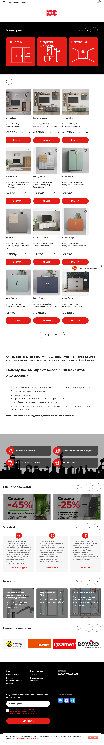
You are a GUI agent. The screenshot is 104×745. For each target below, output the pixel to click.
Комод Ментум (10, 298)
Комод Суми (9, 237)
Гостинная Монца (40, 118)
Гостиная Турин (10, 118)
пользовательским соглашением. (23, 714)
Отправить (28, 720)
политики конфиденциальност (22, 711)
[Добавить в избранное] (28, 92)
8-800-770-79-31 (17, 2)
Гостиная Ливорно (69, 118)
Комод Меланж (39, 298)
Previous (88, 30)
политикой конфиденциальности (27, 738)
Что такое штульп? (74, 593)
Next (95, 30)
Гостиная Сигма (10, 176)
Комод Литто (67, 298)
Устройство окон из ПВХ (42, 594)
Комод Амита (67, 176)
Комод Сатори (39, 176)
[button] (4, 2)
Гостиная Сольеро (40, 237)
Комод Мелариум (69, 237)
